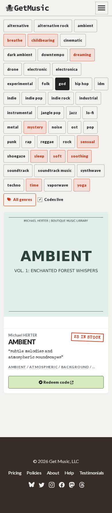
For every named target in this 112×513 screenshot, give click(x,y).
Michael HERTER (22, 335)
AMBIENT (22, 342)
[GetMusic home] (28, 8)
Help (69, 472)
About (53, 472)
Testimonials (91, 472)
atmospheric (43, 367)
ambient (17, 367)
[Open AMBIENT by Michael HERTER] (56, 264)
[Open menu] (101, 8)
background (75, 367)
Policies (34, 472)
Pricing (14, 472)
